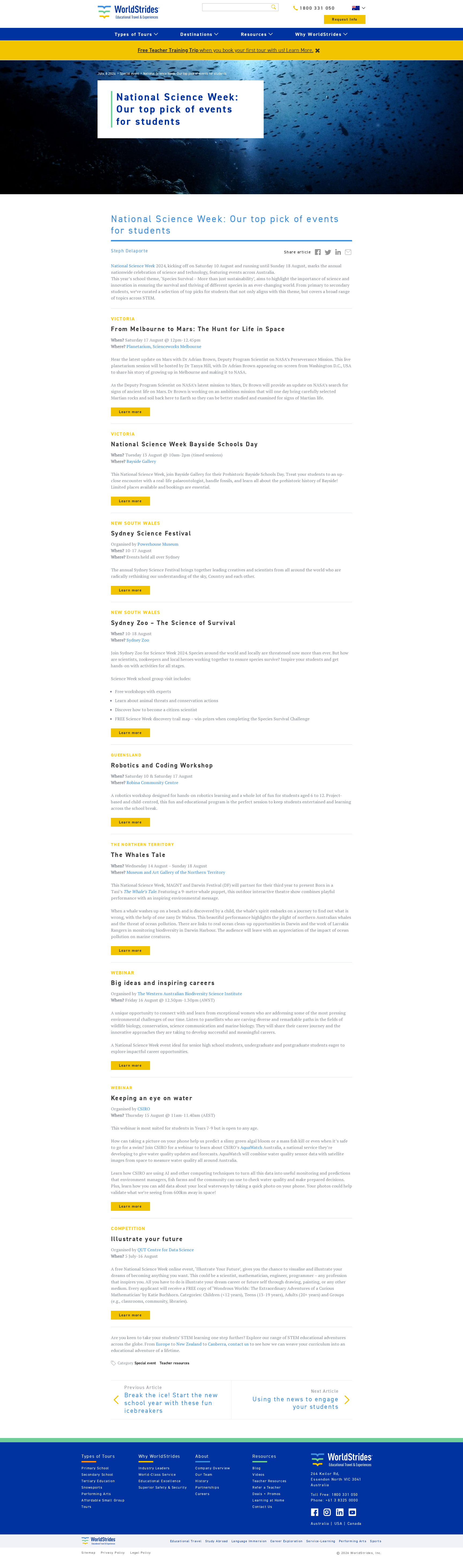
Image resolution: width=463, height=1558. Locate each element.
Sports (376, 1541)
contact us (238, 1344)
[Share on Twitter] (328, 252)
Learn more (130, 412)
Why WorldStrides (318, 34)
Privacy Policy (113, 1552)
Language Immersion (249, 1541)
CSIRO (143, 1109)
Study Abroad (216, 1541)
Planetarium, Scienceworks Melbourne (163, 346)
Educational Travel (186, 1541)
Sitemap (88, 1552)
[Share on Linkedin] (338, 252)
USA (338, 1523)
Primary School (95, 1468)
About (202, 1456)
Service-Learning (320, 1541)
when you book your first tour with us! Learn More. (225, 50)
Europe (163, 1344)
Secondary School (97, 1475)
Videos (258, 1475)
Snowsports (92, 1487)
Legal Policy (140, 1552)
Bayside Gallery (141, 461)
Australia (320, 1523)
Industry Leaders (154, 1468)
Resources (254, 34)
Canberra (217, 1344)
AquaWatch (251, 1147)
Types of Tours (133, 34)
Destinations (196, 34)
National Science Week (133, 266)
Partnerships (207, 1487)
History (201, 1481)
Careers (202, 1494)
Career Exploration (286, 1541)
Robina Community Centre (152, 782)
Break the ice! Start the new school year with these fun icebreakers (171, 1403)
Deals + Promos (266, 1494)
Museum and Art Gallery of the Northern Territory (175, 872)
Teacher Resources (269, 1481)
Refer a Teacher (266, 1487)
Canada (355, 1523)
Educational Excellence (160, 1481)
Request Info (344, 19)
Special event (129, 74)
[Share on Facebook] (318, 252)
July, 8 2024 (107, 74)
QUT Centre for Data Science (165, 1250)
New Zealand (188, 1344)
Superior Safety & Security (163, 1487)
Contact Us (262, 1507)
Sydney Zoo (137, 640)
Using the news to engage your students (295, 1403)
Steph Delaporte (129, 250)
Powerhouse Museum (157, 544)
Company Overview (212, 1468)
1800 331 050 (317, 7)
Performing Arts (96, 1494)
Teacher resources (174, 1363)
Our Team (203, 1475)
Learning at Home (268, 1500)
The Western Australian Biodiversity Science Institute (189, 994)
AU (357, 8)
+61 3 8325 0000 (342, 1500)
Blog (256, 1468)
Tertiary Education (98, 1481)
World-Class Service (157, 1475)
